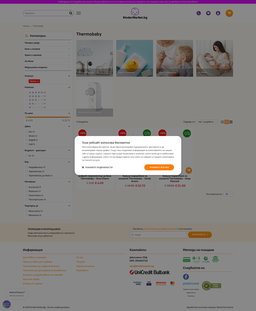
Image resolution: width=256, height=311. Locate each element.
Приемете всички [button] (159, 167)
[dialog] (128, 155)
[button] (97, 167)
